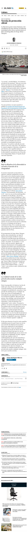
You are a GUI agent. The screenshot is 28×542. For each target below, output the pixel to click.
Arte (15, 15)
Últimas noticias (5, 431)
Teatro (9, 15)
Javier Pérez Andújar (13, 256)
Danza (18, 15)
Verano (2, 378)
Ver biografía (10, 359)
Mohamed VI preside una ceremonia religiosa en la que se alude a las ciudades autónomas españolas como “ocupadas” (14, 456)
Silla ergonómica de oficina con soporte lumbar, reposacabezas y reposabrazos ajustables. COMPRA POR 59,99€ (13, 505)
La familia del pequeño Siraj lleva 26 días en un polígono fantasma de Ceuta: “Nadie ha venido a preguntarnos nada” (14, 459)
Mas (3, 91)
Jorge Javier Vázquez (9, 378)
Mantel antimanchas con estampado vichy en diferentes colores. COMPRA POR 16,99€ (20, 526)
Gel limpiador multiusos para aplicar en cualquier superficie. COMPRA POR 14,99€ (19, 510)
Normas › (25, 372)
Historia (22, 15)
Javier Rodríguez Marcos (14, 43)
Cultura (4, 12)
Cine (2, 15)
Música (5, 15)
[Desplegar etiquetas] (26, 378)
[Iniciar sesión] (26, 8)
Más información (4, 384)
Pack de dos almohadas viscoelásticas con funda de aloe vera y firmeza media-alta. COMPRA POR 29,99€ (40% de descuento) (20, 519)
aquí (20, 387)
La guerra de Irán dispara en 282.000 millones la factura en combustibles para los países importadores (13, 446)
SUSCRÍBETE (21, 8)
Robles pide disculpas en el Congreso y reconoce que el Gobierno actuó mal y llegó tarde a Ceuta (13, 467)
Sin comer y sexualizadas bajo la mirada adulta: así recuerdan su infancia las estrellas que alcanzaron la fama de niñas (14, 471)
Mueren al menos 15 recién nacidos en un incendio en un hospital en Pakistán (12, 442)
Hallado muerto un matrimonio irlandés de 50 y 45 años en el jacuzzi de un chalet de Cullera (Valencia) (13, 435)
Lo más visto (4, 452)
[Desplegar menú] (2, 8)
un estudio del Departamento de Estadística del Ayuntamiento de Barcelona (13, 107)
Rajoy (8, 90)
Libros (12, 15)
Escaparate (14, 485)
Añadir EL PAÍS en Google (7, 51)
